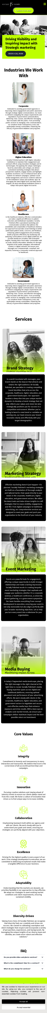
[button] (45, 4)
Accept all (23, 1001)
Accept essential (23, 1007)
